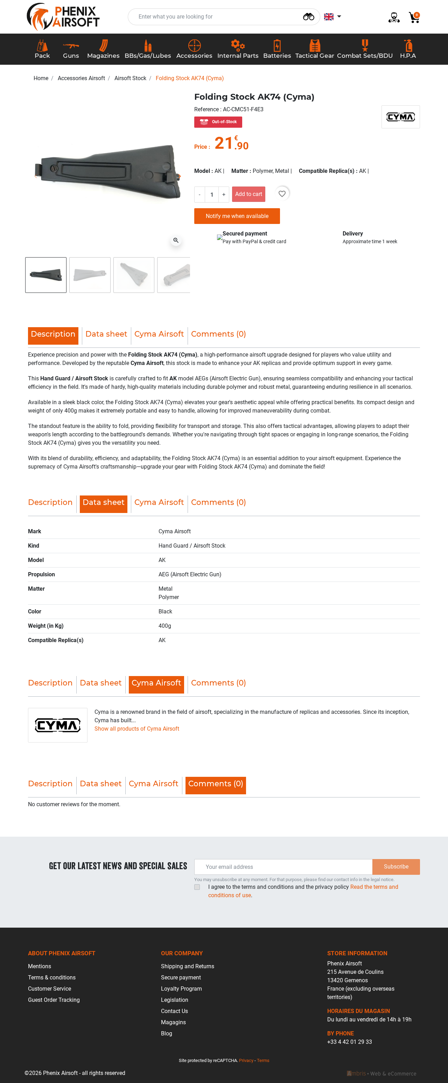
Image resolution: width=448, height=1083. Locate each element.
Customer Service (49, 988)
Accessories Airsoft (81, 78)
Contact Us (174, 1011)
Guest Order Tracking (54, 1000)
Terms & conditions (52, 977)
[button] (411, 17)
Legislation (174, 1000)
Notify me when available (237, 216)
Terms (263, 1060)
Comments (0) (218, 333)
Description (50, 502)
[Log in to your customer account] (391, 17)
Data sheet (106, 333)
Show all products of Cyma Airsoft (136, 728)
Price (200, 146)
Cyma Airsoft (159, 333)
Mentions (39, 966)
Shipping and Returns (187, 966)
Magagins (173, 1022)
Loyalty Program (181, 988)
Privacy (246, 1060)
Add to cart (248, 194)
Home (41, 78)
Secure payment (181, 977)
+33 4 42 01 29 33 (349, 1042)
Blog (166, 1033)
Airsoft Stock (130, 78)
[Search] (308, 16)
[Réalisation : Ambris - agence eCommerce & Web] (381, 1073)
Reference (207, 109)
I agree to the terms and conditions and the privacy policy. (303, 891)
